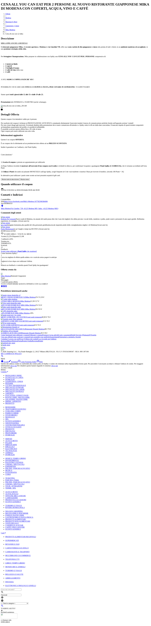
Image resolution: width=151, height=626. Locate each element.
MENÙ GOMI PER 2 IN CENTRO (14, 317)
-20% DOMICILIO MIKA (10, 313)
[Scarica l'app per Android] (8, 343)
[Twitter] (4, 286)
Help (72, 335)
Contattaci (4, 339)
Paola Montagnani (7, 229)
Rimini (40, 341)
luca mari (4, 225)
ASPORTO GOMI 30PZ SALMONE (14, 321)
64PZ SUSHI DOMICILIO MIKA (13, 309)
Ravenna (35, 341)
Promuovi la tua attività (50, 335)
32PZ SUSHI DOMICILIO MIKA (13, 305)
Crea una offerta (6, 337)
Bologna (4, 341)
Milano (9, 341)
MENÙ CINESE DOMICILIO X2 (13, 297)
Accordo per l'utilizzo (48, 339)
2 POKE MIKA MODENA (10, 301)
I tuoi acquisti (34, 337)
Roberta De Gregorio (8, 219)
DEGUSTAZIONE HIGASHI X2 (13, 329)
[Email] (6, 286)
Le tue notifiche (44, 337)
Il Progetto (92, 335)
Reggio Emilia (27, 341)
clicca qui (13, 366)
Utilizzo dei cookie (30, 339)
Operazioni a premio (66, 337)
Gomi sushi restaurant (34, 317)
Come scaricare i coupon (20, 337)
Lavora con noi (13, 339)
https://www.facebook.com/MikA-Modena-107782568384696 (26, 201)
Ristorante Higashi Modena (34, 329)
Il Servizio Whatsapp (81, 335)
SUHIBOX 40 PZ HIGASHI (11, 333)
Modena (15, 341)
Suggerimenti (54, 337)
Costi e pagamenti (64, 335)
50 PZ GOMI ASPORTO (10, 325)
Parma (20, 341)
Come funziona (6, 335)
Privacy (21, 339)
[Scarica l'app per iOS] (5, 345)
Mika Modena (6, 276)
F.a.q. (39, 339)
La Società (77, 337)
